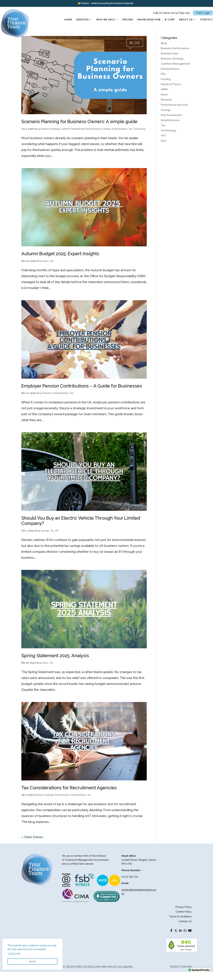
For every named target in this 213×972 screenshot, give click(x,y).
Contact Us (185, 921)
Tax (130, 129)
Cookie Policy (184, 911)
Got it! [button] (32, 961)
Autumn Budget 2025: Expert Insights (60, 253)
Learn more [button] (14, 953)
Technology (139, 129)
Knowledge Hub (149, 20)
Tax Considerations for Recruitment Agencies (69, 787)
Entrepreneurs (93, 129)
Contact (206, 20)
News (46, 261)
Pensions (47, 393)
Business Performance (175, 48)
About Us (186, 20)
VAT (57, 530)
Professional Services (174, 104)
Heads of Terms (171, 84)
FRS (163, 73)
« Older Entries (32, 837)
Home (68, 20)
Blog (37, 129)
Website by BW (181, 966)
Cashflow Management (73, 129)
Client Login (203, 12)
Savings (45, 530)
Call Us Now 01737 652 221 (171, 12)
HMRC (164, 89)
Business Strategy (50, 129)
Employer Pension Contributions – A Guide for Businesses (81, 386)
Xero (164, 140)
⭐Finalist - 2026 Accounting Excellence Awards (105, 3)
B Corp (170, 20)
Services (82, 20)
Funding (106, 129)
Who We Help (105, 20)
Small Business (119, 129)
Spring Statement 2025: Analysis (55, 655)
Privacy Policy (183, 907)
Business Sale (169, 53)
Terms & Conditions (180, 916)
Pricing (127, 20)
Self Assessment (171, 115)
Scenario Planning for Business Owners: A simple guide (79, 121)
